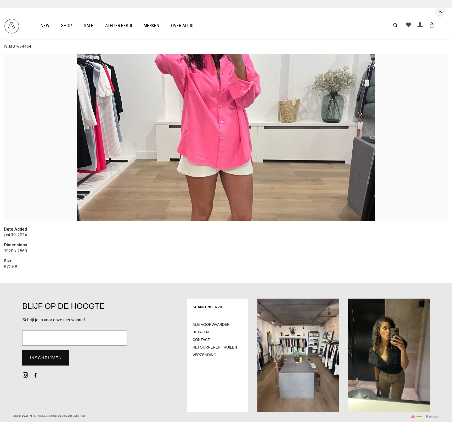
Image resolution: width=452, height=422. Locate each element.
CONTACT (201, 340)
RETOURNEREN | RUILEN (215, 347)
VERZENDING (204, 355)
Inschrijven (46, 358)
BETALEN (201, 332)
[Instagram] (25, 375)
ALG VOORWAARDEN (211, 324)
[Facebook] (35, 375)
